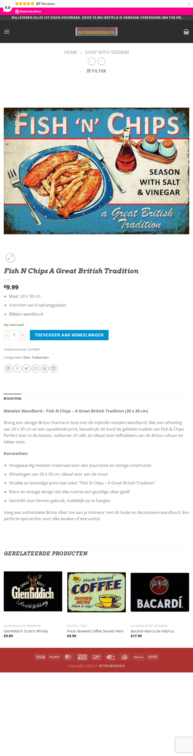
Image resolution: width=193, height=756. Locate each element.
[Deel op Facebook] (17, 368)
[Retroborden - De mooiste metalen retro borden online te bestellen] (96, 31)
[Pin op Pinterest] (44, 368)
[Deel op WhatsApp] (8, 368)
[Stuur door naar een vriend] (35, 368)
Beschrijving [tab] (12, 398)
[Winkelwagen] (186, 31)
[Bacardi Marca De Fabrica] (160, 592)
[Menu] (7, 31)
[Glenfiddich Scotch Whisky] (33, 592)
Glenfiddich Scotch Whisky (26, 631)
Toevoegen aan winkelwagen (69, 335)
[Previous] (4, 604)
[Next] (189, 604)
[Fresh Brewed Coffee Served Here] (96, 592)
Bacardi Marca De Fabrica (152, 631)
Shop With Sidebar (107, 52)
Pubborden (40, 357)
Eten (26, 357)
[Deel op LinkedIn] (54, 368)
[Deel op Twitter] (26, 368)
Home (70, 52)
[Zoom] (10, 258)
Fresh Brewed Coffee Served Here (95, 631)
